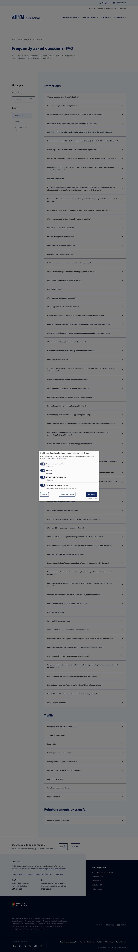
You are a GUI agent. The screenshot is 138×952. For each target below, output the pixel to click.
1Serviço (49, 473)
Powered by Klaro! (92, 498)
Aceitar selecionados (67, 494)
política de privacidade (59, 458)
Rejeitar (44, 494)
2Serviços (49, 467)
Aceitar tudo (91, 494)
